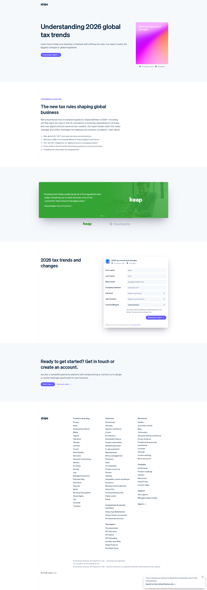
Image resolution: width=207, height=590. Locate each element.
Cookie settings (144, 455)
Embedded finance (113, 439)
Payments (77, 482)
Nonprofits (109, 489)
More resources (144, 458)
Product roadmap (145, 471)
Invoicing (76, 466)
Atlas (75, 425)
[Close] (202, 577)
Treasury (77, 506)
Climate (76, 442)
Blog (139, 429)
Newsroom (142, 478)
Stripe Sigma (78, 496)
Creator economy (112, 469)
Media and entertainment (115, 486)
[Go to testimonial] (101, 216)
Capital (76, 435)
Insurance (109, 482)
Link (74, 472)
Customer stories (145, 425)
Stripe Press (143, 481)
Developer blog (111, 548)
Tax (74, 499)
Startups (109, 425)
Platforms (109, 459)
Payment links (79, 479)
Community (142, 432)
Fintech (108, 472)
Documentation (111, 528)
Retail (107, 499)
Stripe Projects (111, 545)
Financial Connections (82, 459)
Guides (141, 422)
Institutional (143, 468)
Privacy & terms (144, 439)
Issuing (76, 469)
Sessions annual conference (149, 435)
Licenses (141, 448)
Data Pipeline (78, 452)
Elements (77, 455)
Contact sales (63, 384)
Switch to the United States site (160, 584)
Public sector (110, 496)
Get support (143, 494)
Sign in (141, 504)
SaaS (107, 462)
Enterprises (110, 422)
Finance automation (113, 442)
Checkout (77, 439)
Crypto (76, 449)
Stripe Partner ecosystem (116, 515)
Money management (114, 455)
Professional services (114, 492)
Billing (75, 432)
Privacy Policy (136, 325)
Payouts (76, 486)
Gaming (108, 476)
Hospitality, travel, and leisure (117, 479)
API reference (111, 531)
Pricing (76, 422)
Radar (75, 489)
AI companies (111, 466)
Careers (141, 475)
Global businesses (113, 445)
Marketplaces (111, 452)
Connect (76, 445)
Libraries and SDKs (113, 541)
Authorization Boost (81, 429)
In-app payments (112, 449)
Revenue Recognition (82, 492)
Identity (76, 462)
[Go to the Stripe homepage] (43, 418)
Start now (47, 384)
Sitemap (141, 452)
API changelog (111, 538)
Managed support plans (147, 498)
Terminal (76, 502)
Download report (50, 55)
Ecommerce (110, 435)
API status (109, 535)
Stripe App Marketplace (115, 512)
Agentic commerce (113, 429)
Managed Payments (81, 476)
